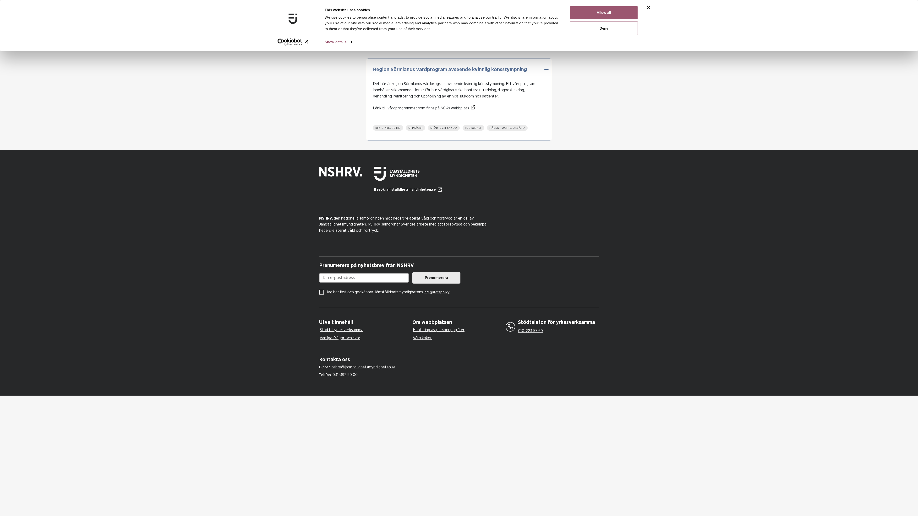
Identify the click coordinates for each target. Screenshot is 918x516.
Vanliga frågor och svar (340, 338)
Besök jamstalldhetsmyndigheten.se (405, 189)
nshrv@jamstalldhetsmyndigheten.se (363, 367)
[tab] (364, 322)
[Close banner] (648, 7)
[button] (546, 69)
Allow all (604, 13)
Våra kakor (422, 338)
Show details (335, 42)
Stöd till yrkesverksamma (341, 330)
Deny (604, 28)
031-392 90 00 (345, 375)
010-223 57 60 (530, 331)
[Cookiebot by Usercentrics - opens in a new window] (293, 42)
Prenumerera (436, 278)
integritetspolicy (437, 292)
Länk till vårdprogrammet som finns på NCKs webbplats (421, 108)
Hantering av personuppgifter (438, 330)
